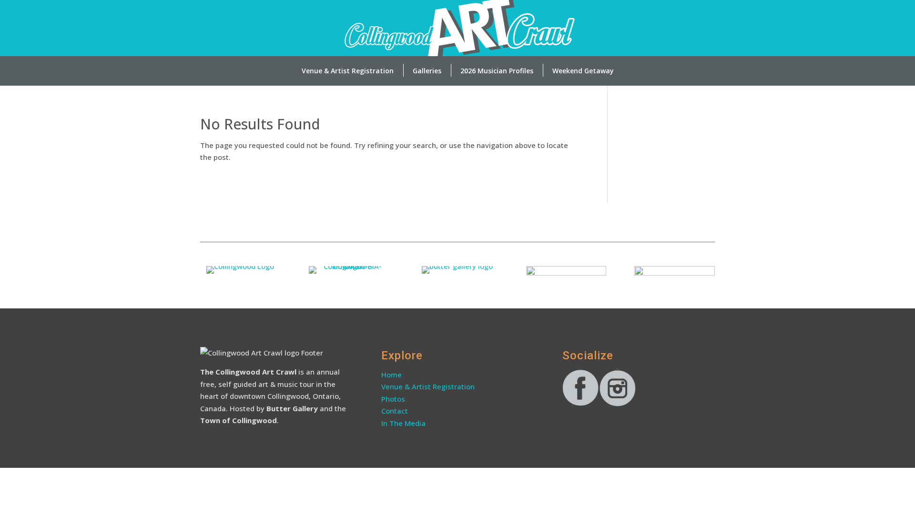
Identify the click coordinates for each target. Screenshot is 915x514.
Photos (393, 399)
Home (391, 374)
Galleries (427, 70)
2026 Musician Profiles (496, 70)
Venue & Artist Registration (348, 70)
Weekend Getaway (583, 70)
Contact (395, 410)
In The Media (403, 423)
